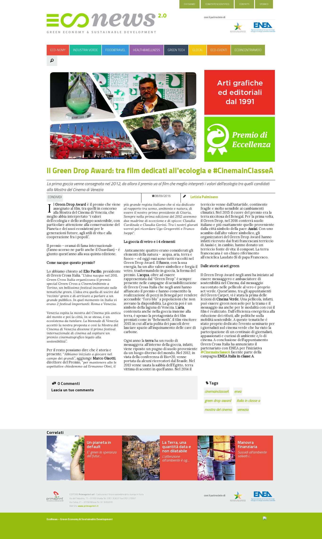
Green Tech (176, 50)
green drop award (218, 400)
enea (237, 391)
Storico (264, 4)
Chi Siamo (189, 4)
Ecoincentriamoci (248, 50)
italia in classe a (248, 400)
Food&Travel (115, 50)
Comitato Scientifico (217, 4)
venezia (242, 409)
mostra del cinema (218, 409)
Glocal (197, 50)
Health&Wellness (146, 50)
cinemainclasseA (217, 391)
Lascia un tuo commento (72, 390)
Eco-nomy (58, 50)
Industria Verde (85, 50)
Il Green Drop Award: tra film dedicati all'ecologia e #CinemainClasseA (160, 170)
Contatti (244, 4)
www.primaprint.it (88, 506)
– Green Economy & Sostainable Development (80, 519)
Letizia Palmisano (204, 197)
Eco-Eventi (219, 50)
